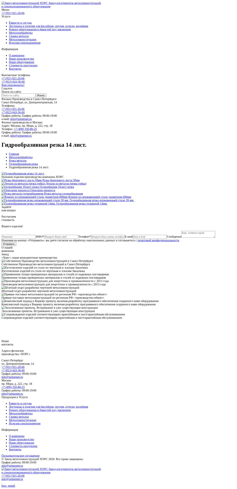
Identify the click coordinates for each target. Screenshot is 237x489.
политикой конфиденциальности (158, 240)
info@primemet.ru (21, 119)
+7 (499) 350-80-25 (25, 129)
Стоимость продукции (23, 65)
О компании (16, 55)
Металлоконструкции (22, 39)
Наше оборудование (21, 62)
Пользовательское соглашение (20, 455)
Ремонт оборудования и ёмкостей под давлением (40, 29)
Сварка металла (19, 36)
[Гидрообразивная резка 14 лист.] (22, 173)
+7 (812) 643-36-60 (13, 81)
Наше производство (21, 58)
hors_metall (8, 485)
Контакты (15, 68)
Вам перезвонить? (12, 85)
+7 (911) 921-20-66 (12, 13)
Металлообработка (21, 32)
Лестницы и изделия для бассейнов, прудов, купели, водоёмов (48, 26)
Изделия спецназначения (24, 42)
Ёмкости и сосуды (20, 22)
